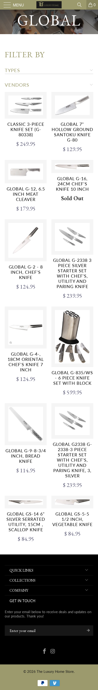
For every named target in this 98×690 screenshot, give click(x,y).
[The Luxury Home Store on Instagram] (53, 651)
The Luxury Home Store (55, 671)
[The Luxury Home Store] (49, 5)
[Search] (81, 5)
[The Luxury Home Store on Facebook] (44, 651)
